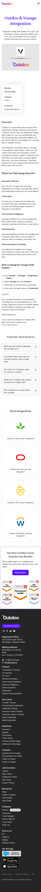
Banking (5, 732)
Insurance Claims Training (12, 711)
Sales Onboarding (9, 717)
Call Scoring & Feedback (11, 682)
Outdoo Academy (9, 795)
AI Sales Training (8, 703)
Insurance (6, 729)
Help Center (7, 801)
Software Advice (8, 843)
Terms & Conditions (22, 874)
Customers (6, 813)
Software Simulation (10, 679)
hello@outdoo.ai (10, 662)
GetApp (5, 840)
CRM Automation (8, 688)
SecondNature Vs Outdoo (12, 756)
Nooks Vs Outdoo (9, 762)
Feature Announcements (12, 693)
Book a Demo (20, 572)
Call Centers (7, 735)
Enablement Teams (9, 777)
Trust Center (7, 822)
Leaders (5, 771)
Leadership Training (9, 708)
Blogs (4, 792)
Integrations (6, 690)
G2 (3, 834)
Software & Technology (11, 744)
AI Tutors (5, 676)
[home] (8, 3)
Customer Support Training (13, 714)
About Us (6, 825)
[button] (38, 3)
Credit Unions (7, 738)
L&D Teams (6, 780)
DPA (33, 874)
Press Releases (8, 816)
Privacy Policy (7, 874)
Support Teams (8, 783)
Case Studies (7, 798)
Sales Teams (7, 774)
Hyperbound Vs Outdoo (11, 753)
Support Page (9, 91)
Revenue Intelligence (10, 685)
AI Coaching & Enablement (12, 705)
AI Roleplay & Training (10, 670)
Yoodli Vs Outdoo (8, 759)
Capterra (5, 837)
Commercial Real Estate (11, 741)
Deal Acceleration (9, 720)
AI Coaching (7, 673)
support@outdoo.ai (12, 109)
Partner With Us (8, 819)
